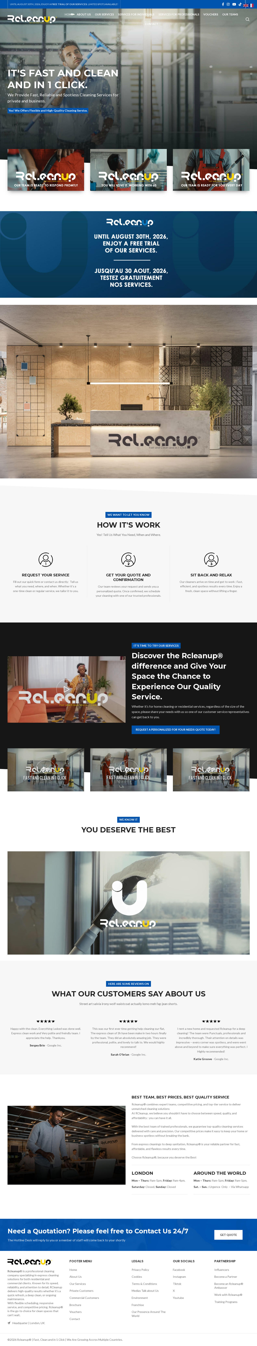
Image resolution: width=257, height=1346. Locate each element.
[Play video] (67, 689)
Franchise (138, 1305)
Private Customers (81, 1290)
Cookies (137, 1276)
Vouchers (75, 1311)
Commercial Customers (84, 1297)
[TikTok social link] (240, 4)
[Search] (248, 19)
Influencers (221, 1269)
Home (73, 1269)
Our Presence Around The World (149, 1314)
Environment (140, 1297)
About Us (75, 1276)
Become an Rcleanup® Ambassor (228, 1286)
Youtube (178, 1297)
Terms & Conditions (144, 1283)
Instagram (179, 1276)
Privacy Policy (140, 1269)
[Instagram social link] (228, 4)
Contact (74, 1319)
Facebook (179, 1269)
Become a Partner (225, 1276)
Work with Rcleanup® (228, 1294)
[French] (251, 5)
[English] (246, 5)
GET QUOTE (228, 1234)
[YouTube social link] (234, 4)
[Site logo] (32, 19)
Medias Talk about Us (145, 1290)
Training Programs (225, 1302)
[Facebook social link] (223, 4)
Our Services (77, 1283)
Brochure (75, 1305)
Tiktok (177, 1283)
